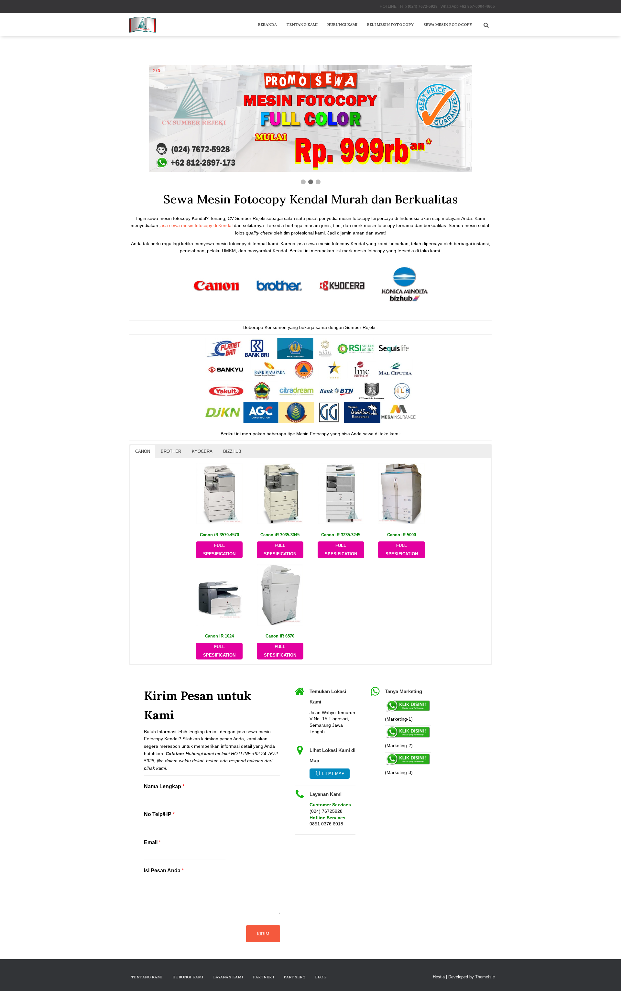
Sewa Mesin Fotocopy (447, 24)
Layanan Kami (228, 977)
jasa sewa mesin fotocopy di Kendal (196, 225)
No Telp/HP (159, 814)
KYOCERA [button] (202, 451)
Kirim (263, 933)
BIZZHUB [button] (232, 451)
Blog (320, 977)
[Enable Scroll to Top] (608, 978)
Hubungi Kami (342, 24)
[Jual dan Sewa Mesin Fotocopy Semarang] (142, 24)
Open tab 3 (189, 675)
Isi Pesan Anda (164, 870)
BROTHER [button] (171, 451)
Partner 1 (263, 977)
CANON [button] (142, 451)
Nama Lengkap (164, 786)
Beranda (267, 24)
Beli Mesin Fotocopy (390, 24)
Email (152, 842)
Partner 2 (294, 977)
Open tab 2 (165, 675)
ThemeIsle (485, 977)
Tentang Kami (302, 24)
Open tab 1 (140, 675)
